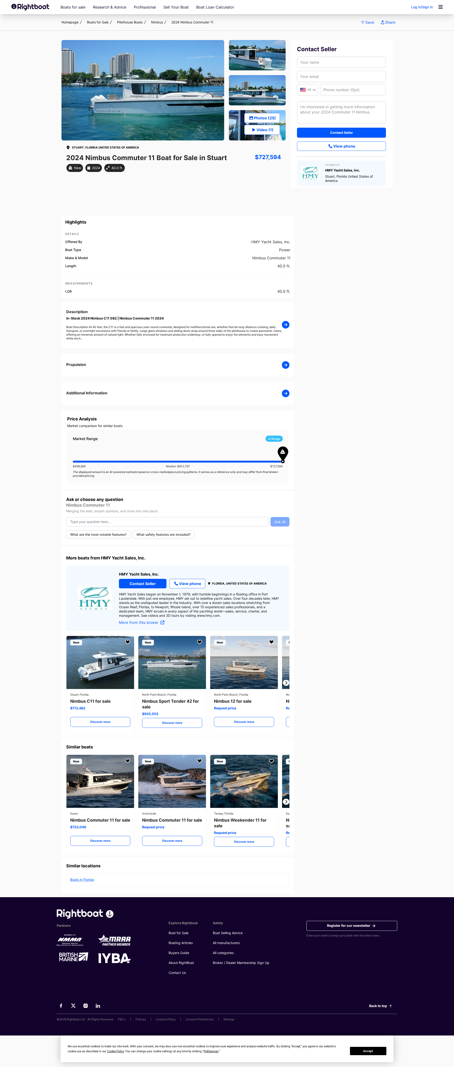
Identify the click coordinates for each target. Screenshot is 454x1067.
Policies (140, 1019)
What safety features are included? (163, 534)
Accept (368, 1051)
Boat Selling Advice (228, 933)
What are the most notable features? (98, 534)
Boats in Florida (82, 880)
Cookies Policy (166, 1019)
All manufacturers (226, 943)
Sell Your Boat (176, 7)
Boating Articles (181, 943)
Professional (145, 7)
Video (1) (265, 129)
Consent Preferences (200, 1019)
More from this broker (139, 622)
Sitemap (228, 1019)
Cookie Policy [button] (115, 1051)
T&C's (122, 1019)
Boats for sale (73, 7)
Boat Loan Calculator (215, 7)
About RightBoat (181, 963)
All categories (223, 953)
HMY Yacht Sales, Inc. (139, 574)
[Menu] (440, 7)
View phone (344, 146)
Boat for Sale (178, 933)
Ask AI (280, 521)
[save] (127, 642)
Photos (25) (265, 118)
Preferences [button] (211, 1051)
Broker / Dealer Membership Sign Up (241, 963)
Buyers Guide (179, 953)
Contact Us (177, 973)
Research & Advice (109, 7)
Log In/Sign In (422, 7)
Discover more (100, 722)
